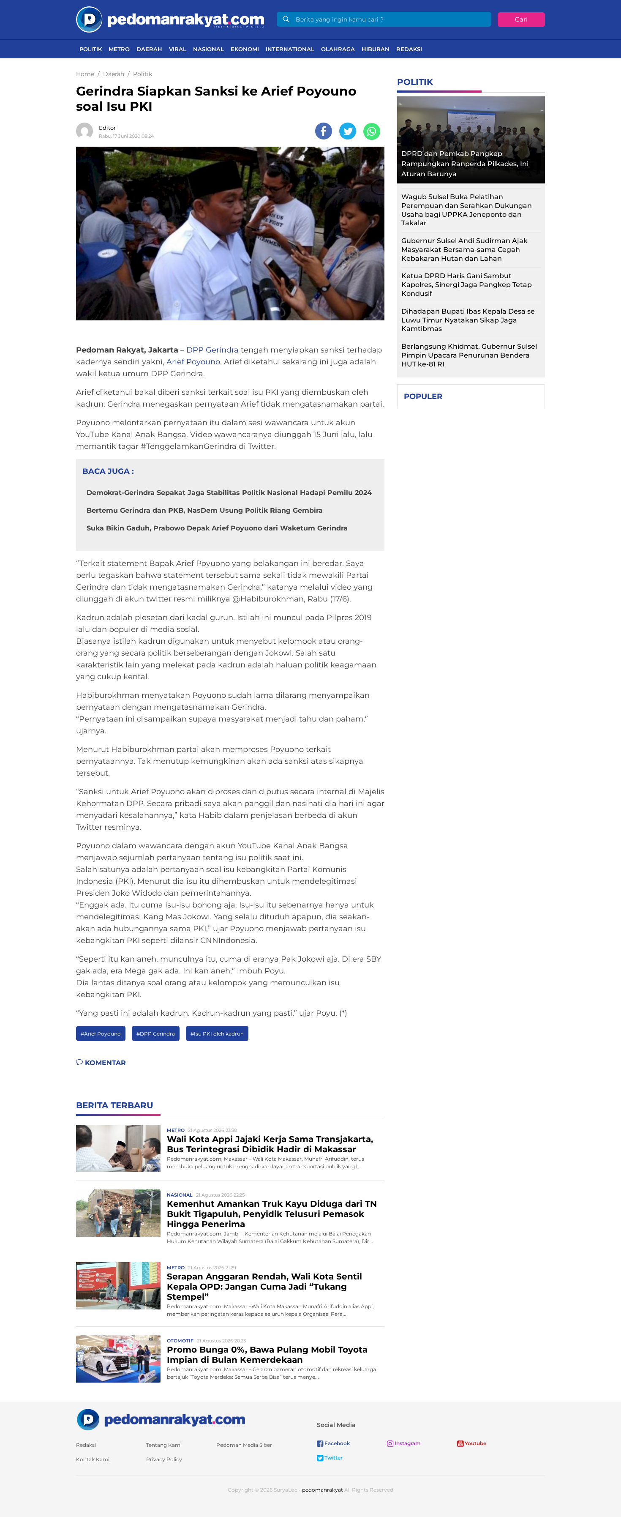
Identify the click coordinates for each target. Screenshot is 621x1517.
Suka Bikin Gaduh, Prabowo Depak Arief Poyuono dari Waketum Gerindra (217, 528)
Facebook (336, 1443)
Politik (90, 49)
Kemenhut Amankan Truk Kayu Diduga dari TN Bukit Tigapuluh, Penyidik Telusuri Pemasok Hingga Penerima (272, 1214)
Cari (521, 19)
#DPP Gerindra (155, 1033)
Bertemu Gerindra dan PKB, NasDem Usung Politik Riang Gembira (205, 510)
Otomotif (180, 1341)
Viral (177, 49)
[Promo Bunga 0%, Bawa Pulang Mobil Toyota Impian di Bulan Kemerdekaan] (118, 1358)
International (290, 49)
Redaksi (409, 49)
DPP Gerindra (212, 350)
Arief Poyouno (193, 361)
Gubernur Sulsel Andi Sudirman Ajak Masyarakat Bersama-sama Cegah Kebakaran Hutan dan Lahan (464, 249)
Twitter (333, 1457)
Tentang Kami (164, 1445)
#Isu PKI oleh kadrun (217, 1033)
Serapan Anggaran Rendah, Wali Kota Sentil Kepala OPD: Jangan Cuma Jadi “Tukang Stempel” (264, 1286)
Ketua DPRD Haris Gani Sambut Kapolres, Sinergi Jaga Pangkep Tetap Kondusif (466, 285)
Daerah (149, 49)
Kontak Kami (92, 1459)
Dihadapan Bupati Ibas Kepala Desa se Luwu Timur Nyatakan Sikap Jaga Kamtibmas (468, 320)
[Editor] (86, 131)
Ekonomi (245, 49)
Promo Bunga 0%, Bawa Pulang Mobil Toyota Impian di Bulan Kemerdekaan (267, 1355)
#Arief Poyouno (101, 1033)
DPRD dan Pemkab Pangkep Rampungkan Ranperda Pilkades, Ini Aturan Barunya (464, 164)
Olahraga (338, 49)
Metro (119, 49)
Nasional (208, 49)
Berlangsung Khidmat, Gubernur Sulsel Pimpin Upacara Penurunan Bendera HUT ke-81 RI (469, 355)
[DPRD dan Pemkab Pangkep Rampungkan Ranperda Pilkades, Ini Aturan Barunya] (471, 138)
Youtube (474, 1443)
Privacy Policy (164, 1459)
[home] (160, 1419)
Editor (107, 127)
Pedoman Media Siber (244, 1445)
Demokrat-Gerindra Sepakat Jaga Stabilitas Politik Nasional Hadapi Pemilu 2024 (229, 493)
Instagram (407, 1443)
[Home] (170, 19)
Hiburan (375, 49)
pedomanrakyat (322, 1490)
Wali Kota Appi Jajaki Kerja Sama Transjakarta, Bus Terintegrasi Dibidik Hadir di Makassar (270, 1144)
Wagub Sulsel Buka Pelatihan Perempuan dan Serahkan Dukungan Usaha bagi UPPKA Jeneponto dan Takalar (466, 210)
